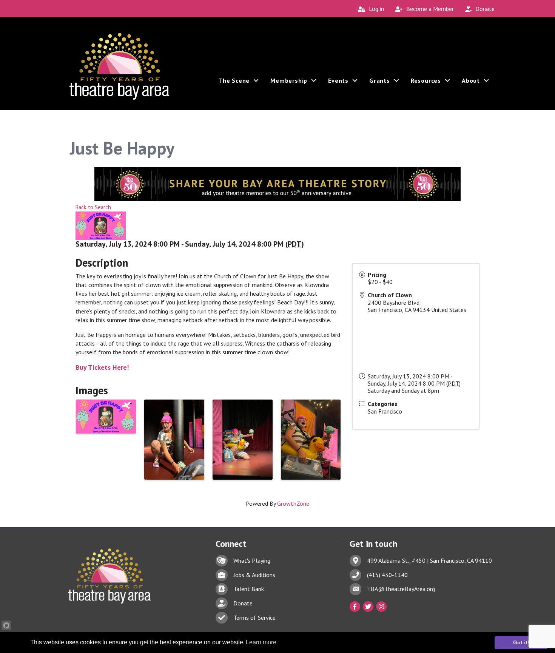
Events (338, 80)
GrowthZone (293, 503)
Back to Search (93, 207)
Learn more (261, 642)
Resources (426, 80)
